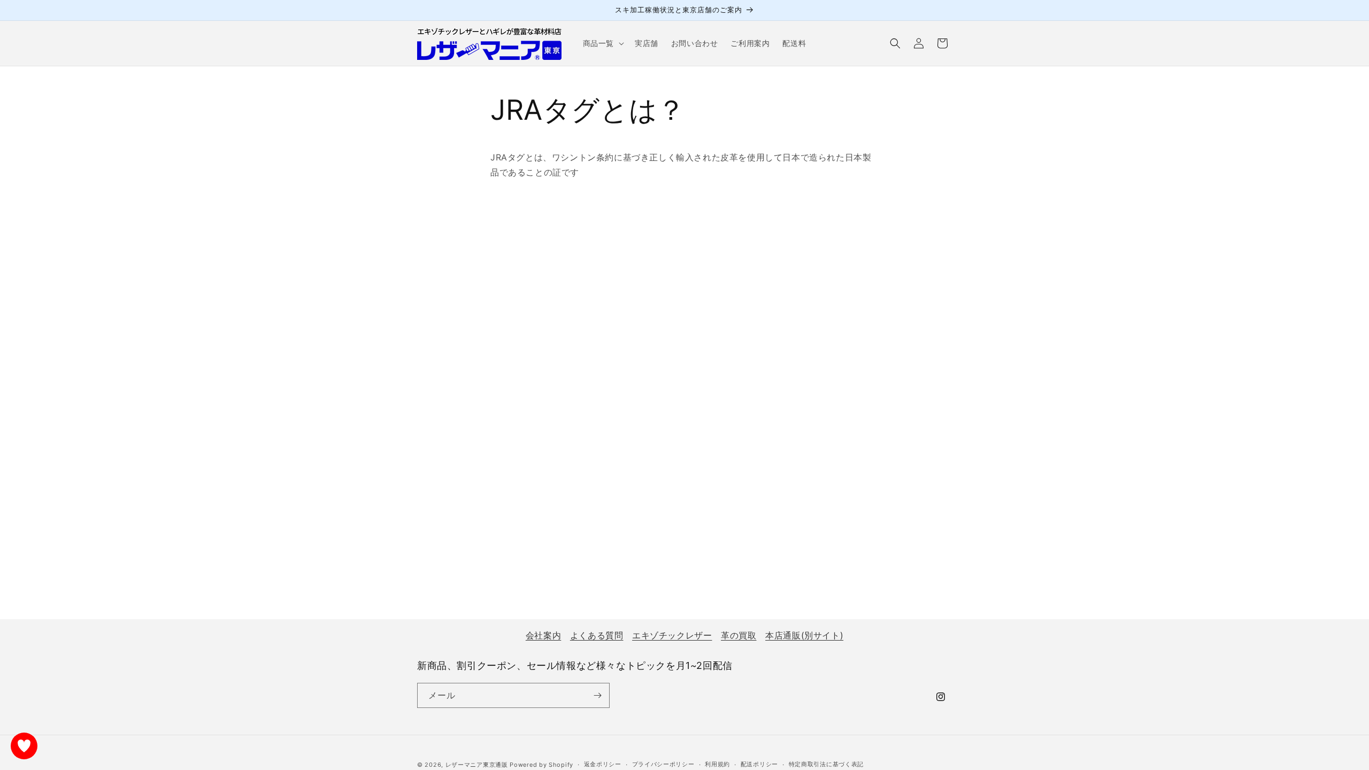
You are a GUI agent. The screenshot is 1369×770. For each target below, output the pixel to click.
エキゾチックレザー (672, 635)
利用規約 (717, 764)
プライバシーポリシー (663, 764)
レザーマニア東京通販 (476, 764)
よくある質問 (597, 635)
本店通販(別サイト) (804, 635)
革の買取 (738, 635)
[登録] (597, 695)
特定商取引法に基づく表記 (826, 764)
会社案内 (543, 635)
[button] (602, 43)
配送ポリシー (759, 764)
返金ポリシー (602, 764)
